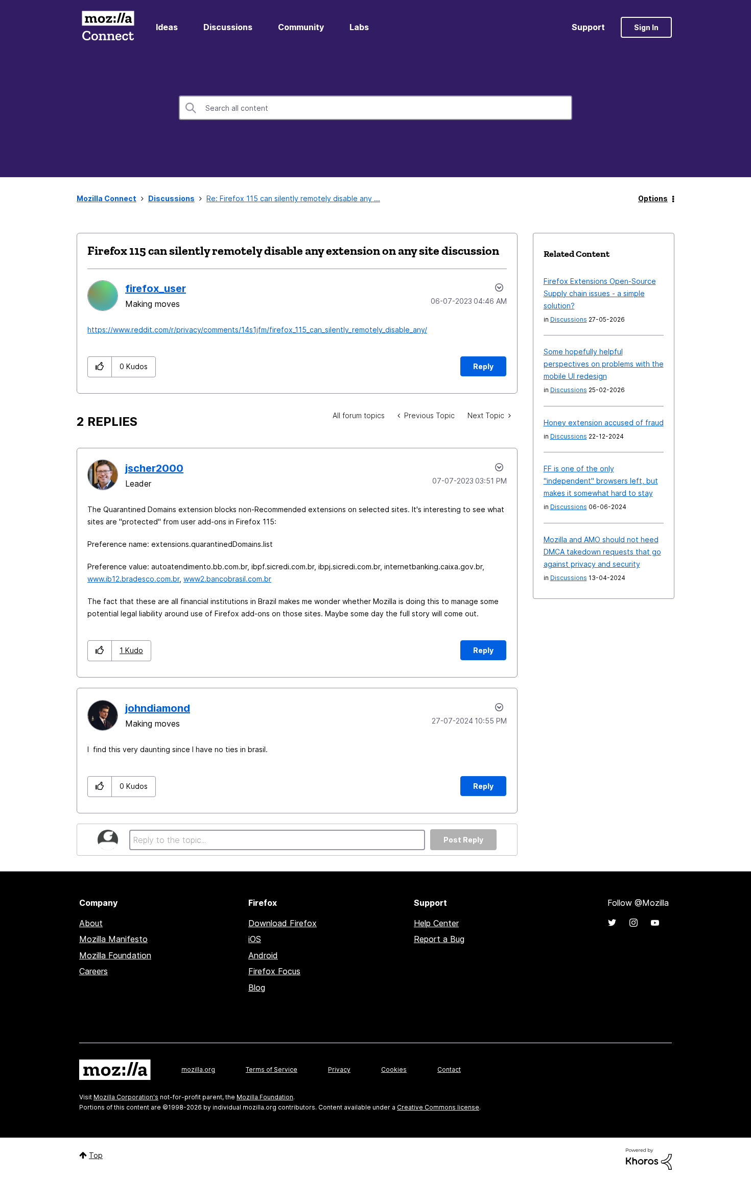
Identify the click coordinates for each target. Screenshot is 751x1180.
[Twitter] (612, 922)
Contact (449, 1069)
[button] (100, 367)
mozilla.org (198, 1069)
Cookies (394, 1069)
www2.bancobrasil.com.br (227, 578)
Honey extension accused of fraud (604, 422)
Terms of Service (271, 1069)
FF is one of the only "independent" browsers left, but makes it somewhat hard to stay (601, 480)
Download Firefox (282, 923)
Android (263, 955)
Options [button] (653, 198)
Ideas (167, 27)
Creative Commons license (438, 1107)
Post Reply (463, 839)
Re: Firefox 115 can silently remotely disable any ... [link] (293, 198)
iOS (254, 939)
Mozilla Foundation (115, 955)
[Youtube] (655, 922)
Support (588, 27)
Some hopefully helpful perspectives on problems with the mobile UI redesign (604, 363)
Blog (256, 987)
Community (301, 27)
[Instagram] (633, 922)
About (91, 923)
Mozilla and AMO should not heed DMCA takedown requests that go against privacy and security (602, 551)
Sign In (646, 27)
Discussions (227, 27)
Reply (483, 366)
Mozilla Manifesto (113, 939)
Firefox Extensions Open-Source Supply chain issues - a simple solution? (600, 293)
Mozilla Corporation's (125, 1097)
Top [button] (96, 1155)
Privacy (339, 1069)
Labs (359, 27)
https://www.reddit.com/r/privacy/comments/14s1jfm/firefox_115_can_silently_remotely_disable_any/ (257, 329)
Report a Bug (439, 939)
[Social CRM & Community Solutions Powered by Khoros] (649, 1158)
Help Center (436, 923)
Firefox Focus (274, 971)
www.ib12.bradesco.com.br (133, 578)
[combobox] (375, 107)
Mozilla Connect (107, 27)
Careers (93, 971)
